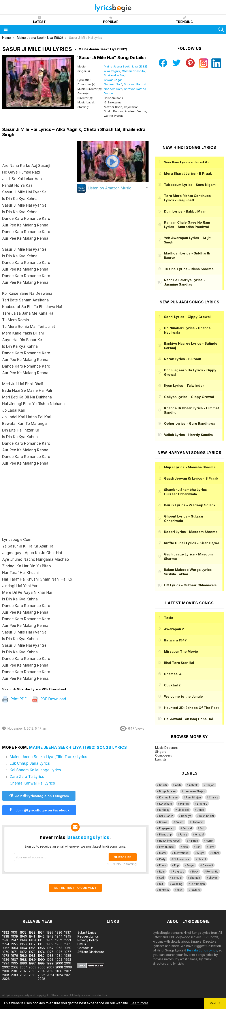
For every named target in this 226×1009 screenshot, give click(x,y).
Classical (183, 809)
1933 (32, 932)
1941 (32, 936)
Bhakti (163, 785)
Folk (202, 828)
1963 (14, 948)
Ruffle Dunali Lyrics (191, 543)
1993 (67, 959)
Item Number (166, 846)
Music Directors (166, 747)
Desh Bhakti (206, 816)
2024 (59, 975)
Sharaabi (195, 877)
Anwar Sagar (113, 80)
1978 (5, 955)
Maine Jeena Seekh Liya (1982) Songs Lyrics (78, 747)
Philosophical (181, 859)
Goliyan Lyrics (189, 397)
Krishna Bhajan (168, 797)
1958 (41, 944)
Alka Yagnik (112, 71)
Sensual (177, 877)
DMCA (82, 944)
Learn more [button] (139, 1003)
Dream (179, 822)
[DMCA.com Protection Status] (90, 967)
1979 (14, 955)
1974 (41, 952)
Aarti (178, 785)
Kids (185, 846)
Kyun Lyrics (184, 385)
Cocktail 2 (172, 685)
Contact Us (85, 948)
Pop (176, 865)
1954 (5, 944)
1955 (14, 944)
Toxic (168, 618)
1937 (67, 932)
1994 (5, 963)
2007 (50, 967)
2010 (5, 971)
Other (215, 853)
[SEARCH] (221, 29)
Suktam (195, 890)
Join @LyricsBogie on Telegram (42, 796)
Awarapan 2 (174, 629)
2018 (5, 975)
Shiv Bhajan (197, 884)
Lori (198, 846)
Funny (183, 834)
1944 (58, 936)
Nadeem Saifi (113, 84)
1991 (50, 959)
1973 (32, 952)
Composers (163, 755)
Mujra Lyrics (189, 467)
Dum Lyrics (185, 211)
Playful (202, 859)
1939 (14, 936)
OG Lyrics (190, 585)
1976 (58, 952)
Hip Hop (193, 840)
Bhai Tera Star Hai (179, 663)
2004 (24, 967)
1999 (50, 963)
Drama (163, 822)
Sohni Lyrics (187, 317)
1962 (5, 948)
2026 (6, 979)
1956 (23, 944)
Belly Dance (166, 816)
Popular (111, 22)
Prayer (190, 865)
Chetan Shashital (133, 71)
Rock (195, 871)
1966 (41, 948)
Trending (184, 22)
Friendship (165, 834)
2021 (32, 975)
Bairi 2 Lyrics (190, 505)
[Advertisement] (38, 501)
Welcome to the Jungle (183, 696)
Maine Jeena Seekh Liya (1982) (125, 66)
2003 (15, 967)
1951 (50, 940)
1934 (41, 932)
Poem (162, 865)
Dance (108, 93)
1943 (50, 936)
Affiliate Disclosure (90, 952)
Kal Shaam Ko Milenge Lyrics (35, 770)
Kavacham (165, 803)
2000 (59, 963)
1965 (32, 948)
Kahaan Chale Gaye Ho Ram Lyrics (187, 224)
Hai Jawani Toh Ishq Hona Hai (188, 719)
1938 (5, 936)
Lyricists (160, 759)
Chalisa (213, 797)
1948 (23, 940)
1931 (14, 932)
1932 (23, 932)
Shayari (213, 877)
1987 (14, 959)
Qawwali (207, 865)
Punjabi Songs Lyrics (202, 950)
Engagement (166, 828)
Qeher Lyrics (189, 423)
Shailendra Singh (115, 75)
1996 (23, 963)
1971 (14, 952)
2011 (14, 971)
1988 (23, 959)
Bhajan (210, 785)
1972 (23, 952)
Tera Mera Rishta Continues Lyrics (187, 198)
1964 (23, 948)
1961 (67, 944)
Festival (187, 828)
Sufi (161, 884)
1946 (5, 940)
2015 (50, 971)
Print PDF (17, 699)
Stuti (180, 890)
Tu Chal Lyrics (188, 269)
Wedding (177, 884)
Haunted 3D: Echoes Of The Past (191, 708)
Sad (161, 877)
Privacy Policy (87, 940)
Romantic (212, 871)
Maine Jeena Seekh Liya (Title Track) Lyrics (48, 757)
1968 (58, 948)
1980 (23, 955)
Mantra (184, 803)
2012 (23, 971)
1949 (32, 940)
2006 (41, 967)
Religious (178, 871)
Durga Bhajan (167, 791)
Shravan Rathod (135, 84)
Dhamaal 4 (172, 674)
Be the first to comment (75, 887)
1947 (14, 940)
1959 (50, 944)
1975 (50, 952)
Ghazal (199, 834)
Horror (209, 840)
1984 (58, 955)
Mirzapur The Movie (181, 651)
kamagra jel (78, 908)
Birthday (164, 809)
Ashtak (193, 785)
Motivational (181, 853)
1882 (5, 932)
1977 (67, 952)
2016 (58, 971)
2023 (50, 975)
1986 (5, 959)
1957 (32, 944)
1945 (67, 936)
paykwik (62, 908)
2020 (23, 975)
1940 (23, 936)
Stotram (164, 890)
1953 (67, 940)
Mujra (200, 853)
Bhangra (202, 803)
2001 (67, 963)
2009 (68, 967)
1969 (67, 948)
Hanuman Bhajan (194, 791)
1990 (41, 959)
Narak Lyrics (182, 359)
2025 (68, 975)
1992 (58, 959)
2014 (41, 971)
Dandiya (186, 816)
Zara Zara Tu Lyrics (27, 776)
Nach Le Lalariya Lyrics (184, 282)
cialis (21, 908)
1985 (67, 955)
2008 (59, 967)
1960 (58, 944)
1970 (5, 952)
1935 (50, 932)
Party (162, 859)
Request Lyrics (88, 936)
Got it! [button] (215, 1003)
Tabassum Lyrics (190, 185)
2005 (32, 967)
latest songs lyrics (87, 837)
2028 (41, 979)
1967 (50, 948)
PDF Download (52, 699)
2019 (14, 975)
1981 (32, 955)
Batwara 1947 (175, 640)
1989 (32, 959)
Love (211, 846)
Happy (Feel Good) (170, 840)
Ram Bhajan (193, 797)
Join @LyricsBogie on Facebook (42, 810)
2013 (32, 971)
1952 (58, 940)
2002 (6, 967)
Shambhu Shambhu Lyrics (186, 492)
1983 (50, 955)
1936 (58, 932)
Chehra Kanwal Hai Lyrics (32, 783)
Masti (162, 853)
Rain (162, 871)
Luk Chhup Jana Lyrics (30, 763)
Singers (160, 751)
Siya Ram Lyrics (186, 162)
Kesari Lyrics (190, 532)
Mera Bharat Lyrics (188, 173)
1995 (14, 963)
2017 (67, 971)
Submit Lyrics (86, 932)
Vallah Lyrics (188, 435)
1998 (41, 963)
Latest (39, 22)
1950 (41, 940)
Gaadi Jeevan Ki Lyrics (191, 478)
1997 (32, 963)
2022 (41, 975)
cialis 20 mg (8, 908)
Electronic (197, 822)
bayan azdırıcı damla (41, 908)
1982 (41, 955)
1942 (41, 936)
